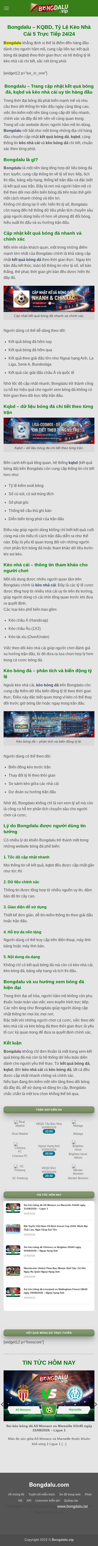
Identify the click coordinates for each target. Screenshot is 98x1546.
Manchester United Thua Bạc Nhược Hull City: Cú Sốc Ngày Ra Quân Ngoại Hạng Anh (55, 1270)
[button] (6, 8)
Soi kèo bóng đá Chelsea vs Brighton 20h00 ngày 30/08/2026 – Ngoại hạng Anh (52, 1249)
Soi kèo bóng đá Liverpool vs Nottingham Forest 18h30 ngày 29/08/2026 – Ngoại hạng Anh (56, 1291)
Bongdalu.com (49, 1484)
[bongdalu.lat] (49, 8)
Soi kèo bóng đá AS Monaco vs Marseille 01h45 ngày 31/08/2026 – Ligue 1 (55, 1207)
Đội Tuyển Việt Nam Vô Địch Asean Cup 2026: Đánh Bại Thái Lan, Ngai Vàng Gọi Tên (56, 1228)
